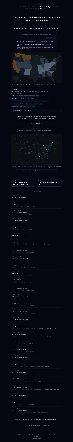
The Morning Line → (45, 430)
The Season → (30, 430)
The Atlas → (37, 430)
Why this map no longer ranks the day (22, 110)
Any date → (25, 434)
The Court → (36, 436)
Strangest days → (53, 434)
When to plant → (40, 432)
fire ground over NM (46, 30)
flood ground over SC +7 (34, 30)
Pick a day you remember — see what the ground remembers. (37, 420)
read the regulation (42, 25)
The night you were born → (35, 434)
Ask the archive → (36, 438)
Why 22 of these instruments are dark (27, 170)
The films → (45, 434)
